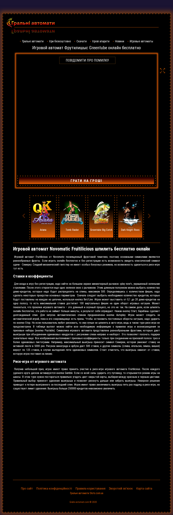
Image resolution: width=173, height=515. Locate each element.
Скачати (82, 41)
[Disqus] (86, 435)
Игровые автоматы (141, 41)
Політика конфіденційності (54, 488)
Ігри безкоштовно (60, 41)
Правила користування (90, 488)
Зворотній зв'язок (121, 488)
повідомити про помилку (87, 60)
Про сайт (27, 488)
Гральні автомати (33, 41)
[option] (43, 217)
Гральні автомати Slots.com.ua (86, 493)
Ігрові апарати (100, 41)
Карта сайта (144, 488)
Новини (119, 41)
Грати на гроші (86, 181)
